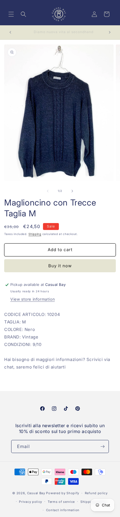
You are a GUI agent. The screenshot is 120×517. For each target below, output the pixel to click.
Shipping (34, 234)
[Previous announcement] (10, 32)
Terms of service (61, 502)
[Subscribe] (102, 446)
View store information (32, 299)
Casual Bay (36, 493)
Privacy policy (30, 502)
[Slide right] (72, 191)
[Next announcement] (110, 32)
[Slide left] (48, 191)
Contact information (63, 510)
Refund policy (96, 493)
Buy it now (60, 265)
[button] (11, 14)
